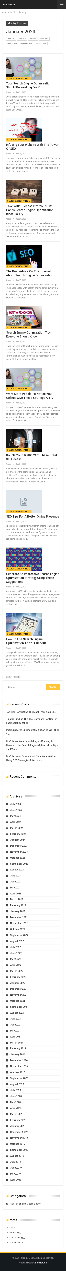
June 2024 (22, 39)
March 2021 (16, 1042)
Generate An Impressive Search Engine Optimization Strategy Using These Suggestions (32, 578)
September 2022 (19, 935)
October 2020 (17, 1072)
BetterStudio (41, 1262)
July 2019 (15, 1162)
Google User (9, 4)
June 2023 (16, 881)
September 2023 (19, 863)
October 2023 (17, 857)
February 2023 (18, 905)
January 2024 (41, 43)
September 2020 (19, 1078)
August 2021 (17, 1012)
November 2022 (19, 923)
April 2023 (15, 893)
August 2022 (17, 941)
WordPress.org (16, 1242)
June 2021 (16, 1024)
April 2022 (15, 965)
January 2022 (17, 983)
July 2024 (11, 39)
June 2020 (16, 1096)
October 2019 (17, 1144)
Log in (12, 1227)
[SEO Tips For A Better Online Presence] (24, 501)
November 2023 (19, 851)
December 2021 (19, 988)
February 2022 (18, 977)
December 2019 (19, 1132)
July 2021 (15, 1018)
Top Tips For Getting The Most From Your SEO (31, 712)
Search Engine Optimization (19, 78)
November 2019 (19, 1138)
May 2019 (15, 1173)
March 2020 (16, 1114)
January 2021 (17, 1054)
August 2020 (17, 1084)
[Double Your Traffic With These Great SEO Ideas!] (24, 440)
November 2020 (19, 1066)
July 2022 (15, 947)
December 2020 (19, 1060)
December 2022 (19, 917)
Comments (17, 1237)
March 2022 (16, 971)
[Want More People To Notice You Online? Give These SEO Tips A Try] (24, 379)
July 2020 (15, 1090)
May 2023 (15, 887)
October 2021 (17, 1000)
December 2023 (19, 845)
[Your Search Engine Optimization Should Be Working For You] (24, 68)
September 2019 (19, 1150)
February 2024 (26, 43)
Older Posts (12, 677)
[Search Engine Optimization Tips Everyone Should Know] (24, 317)
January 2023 (17, 911)
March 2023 (16, 899)
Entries (15, 1232)
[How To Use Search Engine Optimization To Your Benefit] (24, 624)
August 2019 (17, 1156)
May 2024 (33, 39)
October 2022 (17, 929)
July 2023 (15, 875)
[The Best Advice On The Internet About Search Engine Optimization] (24, 256)
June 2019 (16, 1167)
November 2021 (19, 994)
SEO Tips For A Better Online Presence (32, 516)
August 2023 (17, 869)
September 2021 (19, 1006)
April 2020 (15, 1108)
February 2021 (18, 1048)
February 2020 (18, 1120)
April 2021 (15, 1036)
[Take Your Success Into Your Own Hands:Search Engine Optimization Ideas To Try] (24, 191)
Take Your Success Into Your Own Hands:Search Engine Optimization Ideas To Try (29, 210)
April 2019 (15, 1179)
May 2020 (15, 1102)
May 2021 (15, 1030)
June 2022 (16, 953)
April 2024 (44, 39)
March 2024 (12, 43)
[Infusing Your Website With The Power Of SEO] (24, 129)
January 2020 (17, 1126)
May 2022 (15, 959)
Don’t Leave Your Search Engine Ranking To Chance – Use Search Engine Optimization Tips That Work (32, 745)
